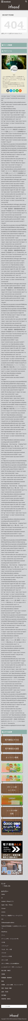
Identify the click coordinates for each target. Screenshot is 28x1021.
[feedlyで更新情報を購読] (17, 90)
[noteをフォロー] (14, 90)
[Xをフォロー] (10, 90)
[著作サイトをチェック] (7, 90)
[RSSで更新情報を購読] (20, 90)
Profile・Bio (7, 885)
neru (14, 74)
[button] (25, 1006)
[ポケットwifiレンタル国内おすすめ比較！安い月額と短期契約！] (12, 867)
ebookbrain (7, 1)
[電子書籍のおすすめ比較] (12, 849)
